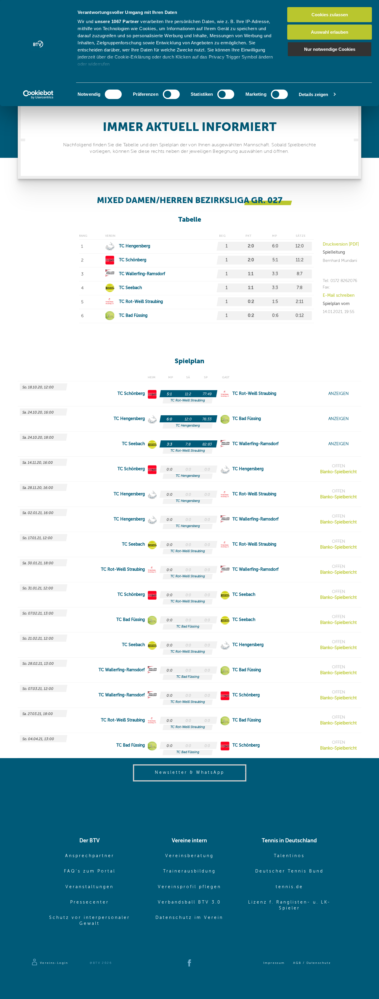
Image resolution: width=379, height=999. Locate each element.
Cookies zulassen (329, 14)
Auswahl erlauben (329, 32)
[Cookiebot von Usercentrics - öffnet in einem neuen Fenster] (38, 94)
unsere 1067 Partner (117, 21)
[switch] (171, 94)
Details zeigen (313, 94)
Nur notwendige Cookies (329, 49)
